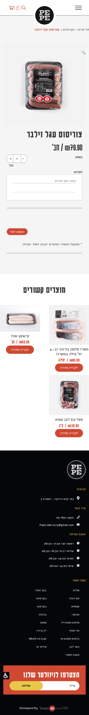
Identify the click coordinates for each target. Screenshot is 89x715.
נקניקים (41, 606)
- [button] (23, 158)
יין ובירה (41, 631)
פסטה (43, 622)
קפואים (75, 606)
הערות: (77, 172)
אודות (76, 590)
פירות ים (41, 647)
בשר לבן (74, 647)
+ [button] (11, 158)
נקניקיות (69, 29)
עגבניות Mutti (37, 639)
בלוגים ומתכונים (70, 639)
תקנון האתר (72, 655)
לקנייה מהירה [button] (69, 367)
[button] (5, 675)
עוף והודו (74, 598)
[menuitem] (11, 7)
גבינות (42, 614)
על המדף (74, 631)
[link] (41, 525)
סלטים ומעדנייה (70, 622)
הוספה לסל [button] (17, 232)
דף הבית (83, 29)
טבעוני (75, 614)
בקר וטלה (40, 590)
